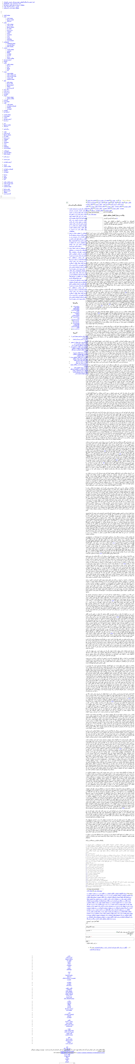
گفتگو (8, 52)
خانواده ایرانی (10, 40)
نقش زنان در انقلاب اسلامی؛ (94, 902)
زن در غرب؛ (107, 904)
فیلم (5, 80)
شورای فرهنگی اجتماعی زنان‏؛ (112, 897)
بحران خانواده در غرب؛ (96, 913)
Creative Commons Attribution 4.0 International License (91, 1052)
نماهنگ (8, 86)
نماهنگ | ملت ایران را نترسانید (11, 8)
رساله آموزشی (11, 45)
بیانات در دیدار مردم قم (82, 361)
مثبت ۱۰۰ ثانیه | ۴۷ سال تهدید (11, 6)
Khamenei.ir (64, 1052)
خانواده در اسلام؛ (121, 895)
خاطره (69, 1005)
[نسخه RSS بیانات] (67, 202)
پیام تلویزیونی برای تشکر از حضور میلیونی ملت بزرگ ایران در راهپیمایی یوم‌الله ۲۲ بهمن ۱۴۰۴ (79, 344)
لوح (8, 70)
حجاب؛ (94, 893)
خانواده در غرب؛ (113, 895)
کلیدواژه (6, 100)
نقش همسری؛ (121, 904)
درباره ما (6, 120)
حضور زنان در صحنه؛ (92, 906)
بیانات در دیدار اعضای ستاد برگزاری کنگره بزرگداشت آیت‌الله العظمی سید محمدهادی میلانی (79, 369)
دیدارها (8, 65)
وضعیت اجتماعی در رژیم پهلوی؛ (99, 908)
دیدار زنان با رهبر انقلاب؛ (116, 913)
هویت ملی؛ (123, 899)
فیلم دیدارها (10, 83)
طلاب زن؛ (125, 900)
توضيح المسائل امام (69, 998)
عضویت (6, 110)
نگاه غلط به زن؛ (106, 909)
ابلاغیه (8, 33)
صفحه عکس (10, 64)
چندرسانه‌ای (69, 1026)
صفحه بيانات (10, 24)
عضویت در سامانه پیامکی (69, 978)
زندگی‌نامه (6, 129)
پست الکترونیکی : (90, 926)
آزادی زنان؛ (101, 906)
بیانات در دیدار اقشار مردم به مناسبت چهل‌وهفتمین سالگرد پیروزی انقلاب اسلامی (80, 354)
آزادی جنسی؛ (114, 904)
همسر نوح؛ (96, 899)
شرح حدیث (7, 92)
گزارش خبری (69, 1043)
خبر (5, 123)
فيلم (122, 202)
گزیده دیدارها (10, 85)
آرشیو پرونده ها (69, 1008)
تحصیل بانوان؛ (106, 913)
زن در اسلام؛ (102, 895)
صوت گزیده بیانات (11, 76)
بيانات (5, 131)
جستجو (5, 61)
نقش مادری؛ (128, 904)
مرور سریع (10, 30)
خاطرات (9, 53)
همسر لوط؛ (90, 899)
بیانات (5, 22)
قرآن (8, 36)
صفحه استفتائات (11, 43)
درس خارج (6, 91)
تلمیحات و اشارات (11, 106)
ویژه (8, 67)
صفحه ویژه (7, 101)
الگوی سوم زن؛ (109, 917)
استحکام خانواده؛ (125, 917)
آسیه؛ (129, 900)
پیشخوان (9, 31)
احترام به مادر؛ (114, 909)
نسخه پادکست (10, 79)
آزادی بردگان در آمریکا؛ (93, 918)
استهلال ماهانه (69, 994)
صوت (5, 71)
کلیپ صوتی (10, 77)
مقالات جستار (10, 58)
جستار (5, 95)
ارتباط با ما (6, 112)
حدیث (8, 37)
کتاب (5, 103)
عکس (5, 62)
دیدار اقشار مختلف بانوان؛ (105, 918)
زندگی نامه (6, 89)
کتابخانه (9, 107)
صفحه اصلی (7, 15)
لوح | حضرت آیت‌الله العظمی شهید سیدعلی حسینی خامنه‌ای (19, 2)
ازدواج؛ (125, 893)
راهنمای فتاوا (10, 46)
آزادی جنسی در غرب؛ (96, 909)
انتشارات (9, 109)
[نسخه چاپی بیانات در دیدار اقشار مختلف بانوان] (91, 214)
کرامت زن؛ (112, 902)
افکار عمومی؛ (100, 897)
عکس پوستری (89, 204)
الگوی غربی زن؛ (100, 893)
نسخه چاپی (90, 890)
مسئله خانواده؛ (105, 902)
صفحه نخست (7, 114)
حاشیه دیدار (93, 200)
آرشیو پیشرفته (7, 59)
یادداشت (69, 1002)
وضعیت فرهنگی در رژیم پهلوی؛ (115, 908)
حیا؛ (131, 895)
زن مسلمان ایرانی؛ (115, 899)
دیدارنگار (9, 21)
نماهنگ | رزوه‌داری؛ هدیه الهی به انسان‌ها (14, 5)
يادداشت (9, 51)
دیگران (5, 48)
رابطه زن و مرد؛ (103, 899)
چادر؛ (108, 899)
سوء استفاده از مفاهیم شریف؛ (98, 900)
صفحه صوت (10, 73)
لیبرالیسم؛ (93, 895)
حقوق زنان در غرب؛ (120, 906)
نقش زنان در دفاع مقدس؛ (100, 911)
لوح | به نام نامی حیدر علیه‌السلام (12, 3)
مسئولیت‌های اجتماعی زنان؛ (112, 915)
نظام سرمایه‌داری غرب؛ (115, 900)
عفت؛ (97, 895)
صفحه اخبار (10, 18)
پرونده (8, 56)
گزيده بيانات (106, 204)
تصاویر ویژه (69, 1023)
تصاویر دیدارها (69, 1021)
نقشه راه (9, 28)
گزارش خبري (10, 88)
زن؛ (107, 895)
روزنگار (88, 210)
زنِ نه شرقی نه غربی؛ (109, 906)
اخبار (5, 16)
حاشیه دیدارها (10, 19)
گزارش (9, 55)
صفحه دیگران (10, 49)
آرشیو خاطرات (7, 162)
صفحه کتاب (10, 104)
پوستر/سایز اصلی (69, 1024)
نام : (87, 922)
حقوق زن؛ (89, 893)
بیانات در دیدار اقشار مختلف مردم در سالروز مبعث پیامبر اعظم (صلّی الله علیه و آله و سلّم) (79, 358)
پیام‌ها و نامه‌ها (10, 27)
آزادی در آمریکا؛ (128, 908)
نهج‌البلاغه (9, 39)
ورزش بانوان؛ (117, 917)
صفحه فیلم (10, 82)
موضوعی (9, 34)
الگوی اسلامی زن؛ (109, 893)
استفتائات (6, 42)
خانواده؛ (128, 895)
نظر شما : (88, 936)
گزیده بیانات (10, 25)
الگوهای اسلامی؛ (118, 893)
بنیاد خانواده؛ (118, 902)
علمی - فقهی (69, 988)
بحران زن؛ (125, 902)
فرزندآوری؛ (110, 911)
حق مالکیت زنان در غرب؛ (97, 904)
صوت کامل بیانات (11, 74)
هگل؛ (107, 900)
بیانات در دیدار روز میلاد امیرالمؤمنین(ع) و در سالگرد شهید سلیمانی (79, 364)
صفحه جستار (10, 97)
